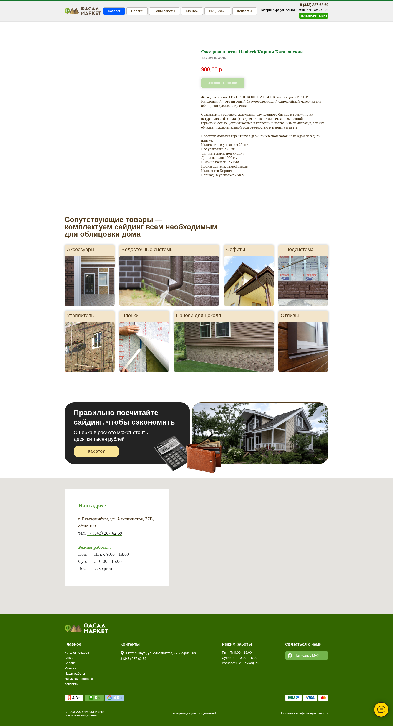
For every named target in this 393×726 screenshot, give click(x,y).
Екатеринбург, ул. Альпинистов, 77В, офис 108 (161, 653)
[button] (313, 16)
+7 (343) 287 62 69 (104, 532)
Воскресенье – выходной (240, 663)
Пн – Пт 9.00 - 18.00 (237, 652)
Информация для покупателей (193, 713)
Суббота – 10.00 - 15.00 (239, 658)
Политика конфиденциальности (304, 713)
